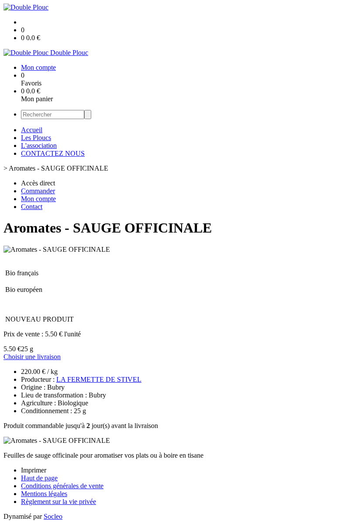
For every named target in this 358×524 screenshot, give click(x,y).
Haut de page (39, 478)
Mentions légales (44, 493)
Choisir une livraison (32, 356)
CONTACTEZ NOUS (53, 153)
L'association (39, 145)
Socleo (53, 516)
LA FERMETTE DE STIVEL (98, 379)
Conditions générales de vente (62, 486)
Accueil (31, 130)
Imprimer (33, 470)
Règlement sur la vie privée (58, 501)
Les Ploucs (36, 137)
